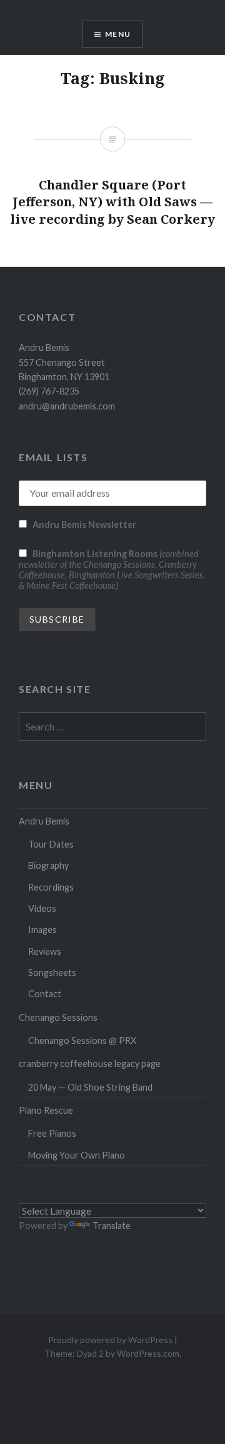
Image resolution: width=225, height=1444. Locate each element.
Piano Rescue (46, 1110)
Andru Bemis (44, 821)
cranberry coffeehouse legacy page (90, 1063)
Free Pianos (52, 1133)
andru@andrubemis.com (67, 406)
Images (42, 929)
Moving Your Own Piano (76, 1155)
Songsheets (52, 972)
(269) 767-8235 (49, 391)
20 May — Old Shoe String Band (90, 1087)
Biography (48, 865)
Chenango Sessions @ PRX (82, 1040)
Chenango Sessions (58, 1017)
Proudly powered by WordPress (110, 1339)
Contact (44, 993)
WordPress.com (148, 1353)
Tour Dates (51, 844)
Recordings (51, 887)
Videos (42, 908)
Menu (118, 34)
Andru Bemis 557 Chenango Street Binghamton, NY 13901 (64, 362)
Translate (111, 1225)
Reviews (44, 951)
